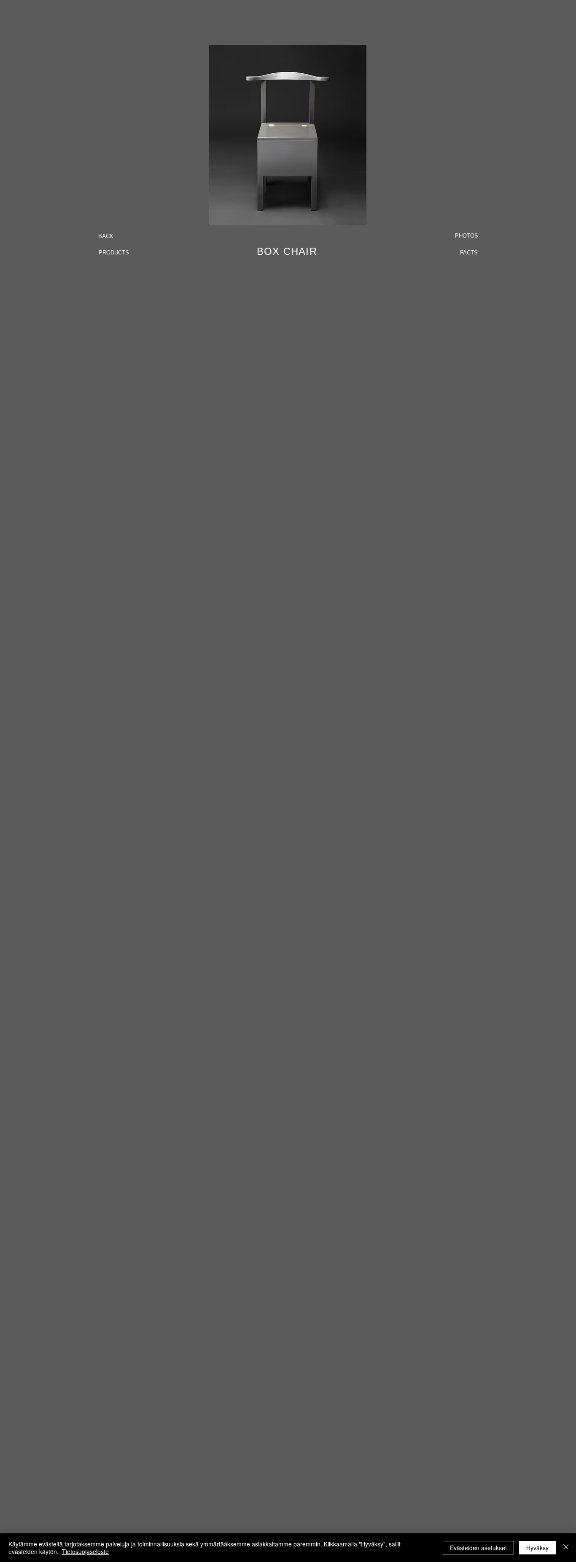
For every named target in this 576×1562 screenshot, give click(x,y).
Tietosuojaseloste (85, 1551)
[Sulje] (566, 1547)
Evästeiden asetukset (478, 1547)
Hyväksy (537, 1547)
